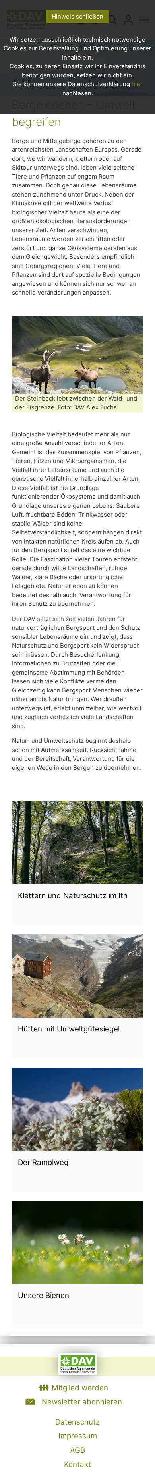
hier (137, 84)
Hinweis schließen (77, 16)
